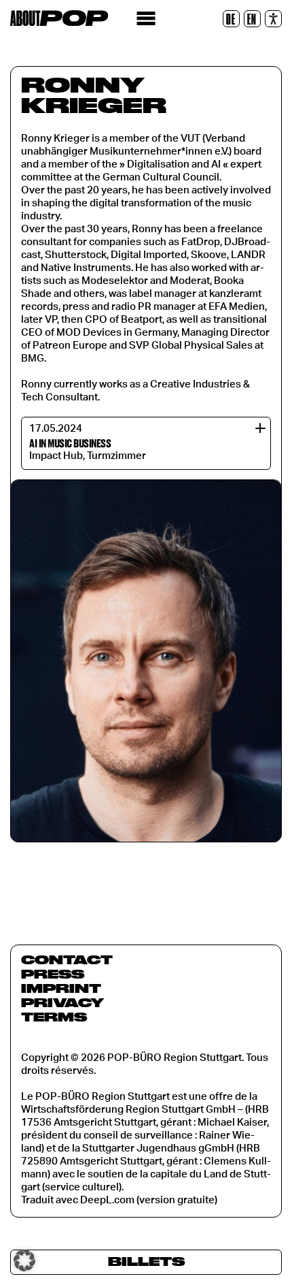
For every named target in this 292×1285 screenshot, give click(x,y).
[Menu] (146, 19)
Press (52, 974)
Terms (54, 1017)
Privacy (62, 1002)
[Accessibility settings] (273, 19)
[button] (24, 1260)
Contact (67, 959)
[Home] (59, 18)
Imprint (61, 988)
